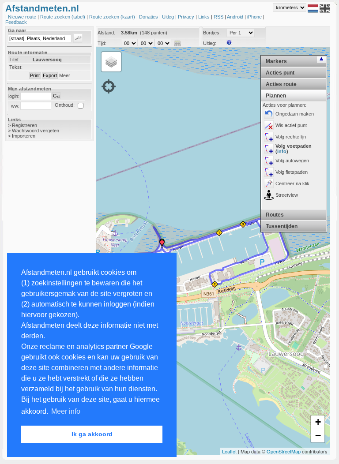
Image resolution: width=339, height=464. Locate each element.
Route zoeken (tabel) (63, 16)
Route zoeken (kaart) (112, 16)
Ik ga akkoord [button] (92, 434)
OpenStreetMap (284, 451)
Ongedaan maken (294, 113)
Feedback (16, 22)
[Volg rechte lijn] (269, 137)
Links (204, 16)
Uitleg (168, 16)
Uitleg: (209, 43)
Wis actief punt (291, 125)
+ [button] (318, 421)
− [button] (318, 435)
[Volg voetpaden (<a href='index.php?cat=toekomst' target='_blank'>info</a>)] (269, 148)
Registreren (24, 125)
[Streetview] (269, 195)
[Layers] (111, 61)
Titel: (14, 59)
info (281, 151)
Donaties (149, 16)
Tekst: (16, 67)
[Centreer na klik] (269, 183)
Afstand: (106, 32)
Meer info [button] (65, 411)
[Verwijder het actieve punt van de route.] (269, 125)
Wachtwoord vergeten (35, 130)
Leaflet (229, 451)
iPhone (255, 16)
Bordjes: (212, 32)
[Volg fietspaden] (269, 172)
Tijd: (102, 43)
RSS (219, 16)
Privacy (187, 16)
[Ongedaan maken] (269, 114)
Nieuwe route (23, 16)
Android (236, 16)
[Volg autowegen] (269, 160)
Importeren (23, 135)
